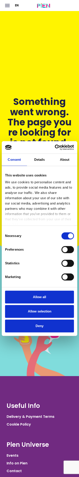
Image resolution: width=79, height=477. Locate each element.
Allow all (39, 297)
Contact (14, 470)
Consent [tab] (14, 159)
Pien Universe (28, 444)
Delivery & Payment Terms (30, 416)
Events (12, 455)
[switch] (67, 249)
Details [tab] (39, 159)
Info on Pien (17, 463)
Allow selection (39, 311)
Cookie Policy (19, 424)
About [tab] (65, 159)
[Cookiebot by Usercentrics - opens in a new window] (56, 147)
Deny (39, 326)
